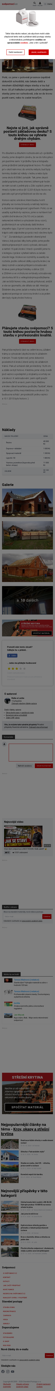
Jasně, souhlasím (38, 52)
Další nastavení (15, 52)
